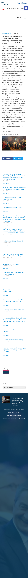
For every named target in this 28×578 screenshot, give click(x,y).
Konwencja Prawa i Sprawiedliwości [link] (13, 309)
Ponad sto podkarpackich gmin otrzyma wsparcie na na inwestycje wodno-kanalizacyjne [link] (14, 349)
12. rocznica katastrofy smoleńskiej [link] (13, 339)
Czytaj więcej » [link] (6, 183)
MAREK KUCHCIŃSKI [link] (5, 4)
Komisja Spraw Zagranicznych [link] (11, 264)
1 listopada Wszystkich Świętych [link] (12, 207)
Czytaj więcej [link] (15, 405)
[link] (26, 8)
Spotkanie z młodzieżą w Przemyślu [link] (13, 241)
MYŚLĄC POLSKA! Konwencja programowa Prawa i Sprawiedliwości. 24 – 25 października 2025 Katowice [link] (14, 230)
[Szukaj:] (13, 368)
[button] (24, 18)
